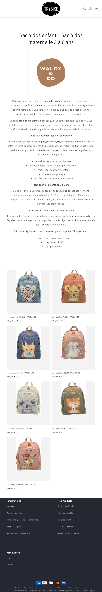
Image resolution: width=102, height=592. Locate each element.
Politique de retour (15, 513)
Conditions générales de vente (69, 591)
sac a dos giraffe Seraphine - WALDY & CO (23, 485)
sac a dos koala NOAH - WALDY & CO (21, 429)
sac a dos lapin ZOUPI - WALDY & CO (66, 373)
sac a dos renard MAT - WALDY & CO (21, 373)
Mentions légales (14, 527)
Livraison (10, 506)
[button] (5, 9)
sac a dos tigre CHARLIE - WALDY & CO (21, 317)
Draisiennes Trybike (66, 506)
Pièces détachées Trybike (68, 533)
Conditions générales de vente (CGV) (22, 520)
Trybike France (23, 588)
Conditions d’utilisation (18, 591)
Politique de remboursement (57, 588)
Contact (10, 564)
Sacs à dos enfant (65, 527)
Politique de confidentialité (18, 533)
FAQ (8, 557)
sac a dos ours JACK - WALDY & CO (65, 429)
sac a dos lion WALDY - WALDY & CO (65, 317)
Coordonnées (52, 591)
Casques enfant (54, 246)
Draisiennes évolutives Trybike (54, 237)
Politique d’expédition (37, 591)
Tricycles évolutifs (53, 242)
